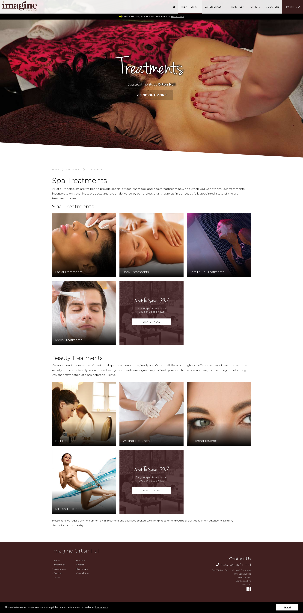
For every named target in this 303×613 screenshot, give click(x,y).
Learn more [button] (101, 607)
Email (246, 565)
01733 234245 (229, 565)
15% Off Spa (292, 6)
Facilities (236, 6)
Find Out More (152, 95)
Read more (177, 16)
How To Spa (82, 569)
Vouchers (272, 6)
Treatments (189, 6)
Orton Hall (73, 169)
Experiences (213, 6)
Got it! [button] (287, 607)
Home (55, 169)
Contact (80, 565)
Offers (255, 6)
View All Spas (82, 573)
